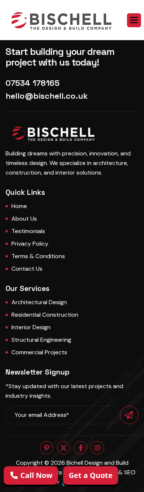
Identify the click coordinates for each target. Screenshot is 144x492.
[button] (134, 20)
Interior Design (31, 327)
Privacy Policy (29, 243)
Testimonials (28, 231)
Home (19, 206)
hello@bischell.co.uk (47, 96)
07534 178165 (32, 83)
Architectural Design (39, 302)
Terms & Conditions (38, 256)
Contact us (26, 269)
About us (24, 218)
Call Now (35, 475)
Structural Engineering (41, 340)
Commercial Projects (39, 352)
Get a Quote (91, 475)
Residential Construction (44, 315)
